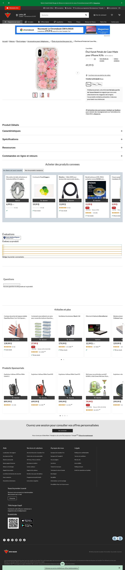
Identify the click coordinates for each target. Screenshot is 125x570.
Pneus (78, 22)
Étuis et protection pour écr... (62, 41)
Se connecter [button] (113, 8)
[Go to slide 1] (35, 95)
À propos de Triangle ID (57, 456)
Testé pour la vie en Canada (58, 470)
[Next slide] (122, 3)
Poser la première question (11, 284)
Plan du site (77, 459)
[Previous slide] (3, 3)
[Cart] (119, 15)
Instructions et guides (32, 481)
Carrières (53, 463)
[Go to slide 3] (48, 95)
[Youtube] (16, 540)
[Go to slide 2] (41, 95)
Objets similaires (116, 60)
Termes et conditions (80, 456)
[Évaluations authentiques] (11, 238)
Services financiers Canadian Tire (35, 452)
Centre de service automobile (34, 456)
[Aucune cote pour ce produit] (90, 59)
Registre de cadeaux (32, 470)
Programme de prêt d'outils (34, 477)
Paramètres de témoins (9, 481)
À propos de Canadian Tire (57, 452)
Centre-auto (115, 22)
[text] (17, 208)
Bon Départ (54, 474)
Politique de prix (79, 466)
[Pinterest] (20, 540)
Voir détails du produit (104, 60)
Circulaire (30, 22)
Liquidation (59, 22)
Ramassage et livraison (9, 463)
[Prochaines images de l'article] (77, 73)
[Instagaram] (12, 540)
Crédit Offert (49, 8)
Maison (12, 41)
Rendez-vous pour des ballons (35, 474)
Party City (103, 22)
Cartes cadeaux (31, 466)
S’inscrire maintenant (86, 435)
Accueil (5, 41)
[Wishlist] (112, 15)
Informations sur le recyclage (58, 481)
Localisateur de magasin (9, 452)
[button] (86, 15)
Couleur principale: (93, 79)
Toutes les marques (56, 466)
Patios (70, 22)
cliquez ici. (96, 114)
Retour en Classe (90, 22)
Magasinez (96, 3)
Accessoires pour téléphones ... (38, 41)
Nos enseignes (55, 459)
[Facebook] (4, 540)
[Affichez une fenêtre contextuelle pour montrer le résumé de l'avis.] (45, 352)
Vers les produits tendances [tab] (34, 170)
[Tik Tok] (24, 540)
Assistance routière (32, 463)
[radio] (88, 84)
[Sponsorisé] (62, 30)
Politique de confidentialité (82, 452)
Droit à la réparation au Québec (83, 470)
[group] (95, 207)
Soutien (69, 8)
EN (119, 8)
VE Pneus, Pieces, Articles (34, 459)
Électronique (21, 41)
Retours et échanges (8, 466)
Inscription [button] (60, 8)
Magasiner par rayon (14, 22)
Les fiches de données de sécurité (12, 474)
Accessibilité (78, 463)
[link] (91, 59)
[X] (8, 540)
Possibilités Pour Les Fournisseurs (60, 484)
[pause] (9, 3)
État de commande (8, 459)
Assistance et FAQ (8, 456)
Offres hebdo (45, 22)
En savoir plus (12, 514)
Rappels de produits (8, 470)
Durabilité (53, 477)
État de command (101, 15)
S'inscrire (12, 498)
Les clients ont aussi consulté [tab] (12, 170)
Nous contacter (7, 477)
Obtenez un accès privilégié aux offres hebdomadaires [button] (61, 568)
